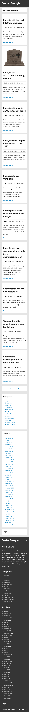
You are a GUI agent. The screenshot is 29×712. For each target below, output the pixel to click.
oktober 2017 (9, 494)
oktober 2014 (9, 522)
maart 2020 (8, 477)
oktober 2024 (9, 447)
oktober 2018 (9, 490)
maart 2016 (8, 505)
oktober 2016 (9, 499)
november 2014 (9, 520)
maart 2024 (8, 449)
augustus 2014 (9, 525)
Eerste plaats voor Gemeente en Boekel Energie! (13, 213)
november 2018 (9, 488)
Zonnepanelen (9, 427)
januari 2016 (8, 507)
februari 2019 (9, 485)
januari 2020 (8, 479)
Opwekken (8, 405)
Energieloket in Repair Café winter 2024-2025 (14, 143)
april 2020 (8, 475)
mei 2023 (8, 453)
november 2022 (9, 462)
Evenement (8, 403)
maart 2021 (8, 470)
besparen (8, 401)
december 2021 (9, 466)
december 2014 (9, 518)
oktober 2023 (9, 451)
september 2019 (10, 481)
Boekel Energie (11, 3)
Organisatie (8, 407)
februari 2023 (9, 455)
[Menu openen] (26, 3)
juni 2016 (7, 501)
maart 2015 (8, 516)
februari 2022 (9, 464)
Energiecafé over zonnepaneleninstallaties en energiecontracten (14, 252)
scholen (7, 416)
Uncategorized (9, 418)
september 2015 (10, 512)
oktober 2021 (9, 468)
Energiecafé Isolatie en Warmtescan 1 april (14, 109)
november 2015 (9, 509)
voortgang (8, 420)
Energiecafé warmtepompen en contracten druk (12, 359)
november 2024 (9, 444)
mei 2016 (7, 503)
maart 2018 (8, 492)
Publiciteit (8, 414)
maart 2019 (8, 483)
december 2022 (9, 459)
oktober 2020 (9, 472)
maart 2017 (8, 496)
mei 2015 (7, 514)
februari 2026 (9, 438)
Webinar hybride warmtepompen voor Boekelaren (14, 324)
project (7, 411)
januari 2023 (8, 457)
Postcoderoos (9, 409)
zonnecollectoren (10, 422)
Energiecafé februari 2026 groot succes (13, 21)
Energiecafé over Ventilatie (11, 177)
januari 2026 (8, 440)
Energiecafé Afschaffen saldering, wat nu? (14, 75)
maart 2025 (8, 442)
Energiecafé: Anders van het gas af (13, 290)
